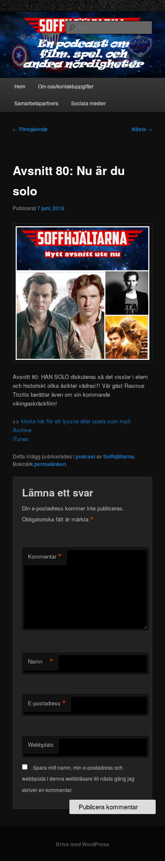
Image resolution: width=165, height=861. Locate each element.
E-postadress (47, 703)
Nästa (142, 129)
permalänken (50, 464)
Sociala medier (88, 103)
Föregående (30, 129)
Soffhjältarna (118, 456)
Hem (19, 86)
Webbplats (41, 744)
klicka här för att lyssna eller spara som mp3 (74, 421)
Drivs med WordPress (82, 844)
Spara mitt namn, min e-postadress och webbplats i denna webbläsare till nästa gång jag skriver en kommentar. (78, 778)
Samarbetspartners (36, 103)
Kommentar (45, 556)
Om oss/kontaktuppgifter (66, 86)
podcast (85, 456)
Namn (40, 661)
